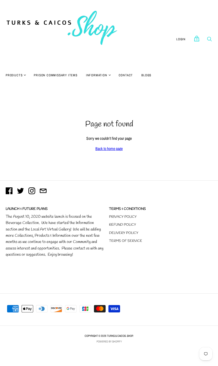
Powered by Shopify (109, 341)
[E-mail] (43, 191)
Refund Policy (122, 225)
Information (96, 75)
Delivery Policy (123, 233)
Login (181, 39)
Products (14, 75)
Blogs (146, 75)
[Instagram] (31, 191)
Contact (126, 75)
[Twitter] (20, 191)
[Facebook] (9, 191)
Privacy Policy (123, 217)
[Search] (209, 40)
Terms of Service (125, 241)
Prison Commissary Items (55, 75)
